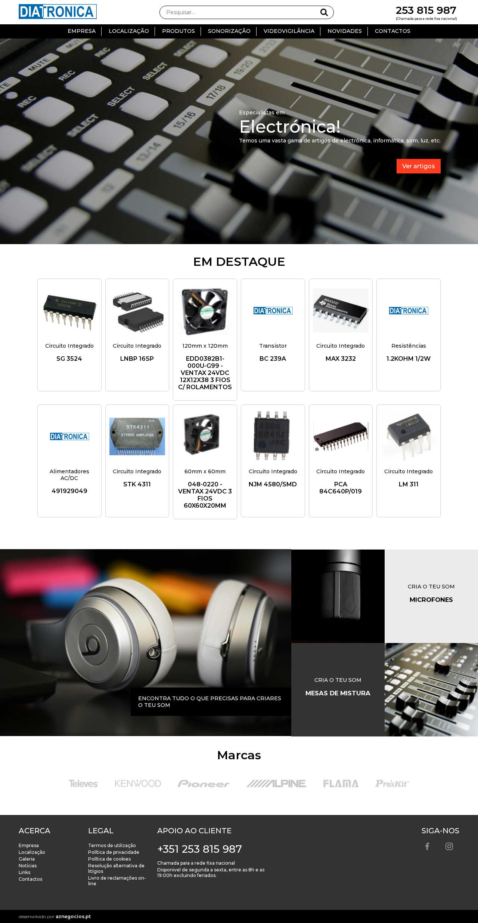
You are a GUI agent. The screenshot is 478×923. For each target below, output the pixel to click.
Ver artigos (418, 166)
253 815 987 (426, 10)
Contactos (392, 31)
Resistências (408, 345)
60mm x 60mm (205, 471)
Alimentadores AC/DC (69, 475)
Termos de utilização (112, 845)
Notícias (28, 865)
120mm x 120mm (205, 345)
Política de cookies (109, 859)
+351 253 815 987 (199, 849)
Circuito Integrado (69, 345)
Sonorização (229, 31)
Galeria (27, 859)
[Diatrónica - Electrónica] (58, 12)
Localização (129, 31)
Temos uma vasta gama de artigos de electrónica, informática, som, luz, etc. (340, 140)
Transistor (273, 345)
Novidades (345, 31)
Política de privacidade (113, 852)
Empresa (82, 31)
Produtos (178, 31)
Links (24, 872)
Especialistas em (262, 112)
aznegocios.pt (73, 916)
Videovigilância (289, 31)
